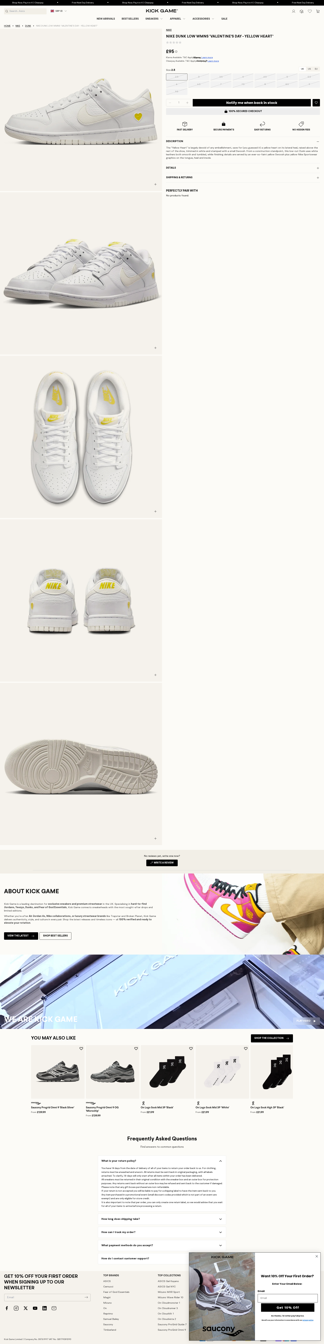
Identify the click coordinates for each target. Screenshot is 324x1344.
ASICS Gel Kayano (168, 1281)
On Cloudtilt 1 (166, 1314)
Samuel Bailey (111, 1319)
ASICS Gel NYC (167, 1287)
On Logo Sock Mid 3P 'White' (212, 1107)
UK (302, 69)
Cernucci (108, 1287)
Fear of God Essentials (116, 1292)
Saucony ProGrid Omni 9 (172, 1330)
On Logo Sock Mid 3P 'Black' (157, 1107)
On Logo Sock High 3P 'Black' (267, 1107)
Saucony (108, 1324)
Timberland (109, 1330)
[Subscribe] (86, 1297)
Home (7, 26)
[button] (154, 18)
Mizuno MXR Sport (169, 1292)
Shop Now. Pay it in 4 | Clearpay (87, 3)
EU (316, 69)
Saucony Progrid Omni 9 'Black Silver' (52, 1107)
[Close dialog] (316, 1256)
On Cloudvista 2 (167, 1319)
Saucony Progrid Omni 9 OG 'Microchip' (102, 1109)
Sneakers (151, 18)
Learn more (207, 57)
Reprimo (108, 1314)
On (105, 1308)
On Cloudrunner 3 (168, 1308)
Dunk (28, 26)
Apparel (175, 18)
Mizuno (107, 1303)
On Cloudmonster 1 (169, 1303)
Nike (18, 26)
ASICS (107, 1281)
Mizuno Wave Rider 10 (170, 1297)
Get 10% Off (288, 1307)
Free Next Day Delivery (32, 3)
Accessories (201, 18)
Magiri (107, 1297)
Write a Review (165, 863)
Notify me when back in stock (251, 102)
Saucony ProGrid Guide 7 (172, 1324)
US (309, 69)
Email (261, 1291)
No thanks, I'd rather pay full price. (287, 1316)
